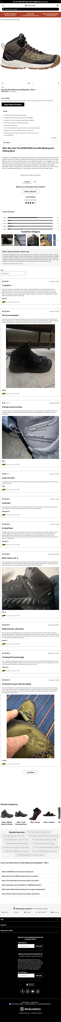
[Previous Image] (2, 83)
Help (2, 919)
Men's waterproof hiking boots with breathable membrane (44, 836)
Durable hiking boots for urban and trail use (17, 839)
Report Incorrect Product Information (30, 175)
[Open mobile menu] (3, 5)
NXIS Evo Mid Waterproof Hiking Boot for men (39, 832)
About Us (3, 925)
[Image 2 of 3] (30, 83)
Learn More (54, 137)
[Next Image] (58, 83)
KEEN (2, 87)
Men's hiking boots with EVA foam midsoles (18, 843)
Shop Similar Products (13, 104)
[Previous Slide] (1, 1)
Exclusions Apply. (22, 960)
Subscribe (39, 946)
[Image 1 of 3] (29, 83)
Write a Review (30, 191)
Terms (30, 968)
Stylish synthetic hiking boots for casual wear (17, 851)
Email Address (22, 942)
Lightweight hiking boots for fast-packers (14, 836)
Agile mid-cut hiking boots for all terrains (45, 843)
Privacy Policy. (36, 968)
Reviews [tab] (27, 181)
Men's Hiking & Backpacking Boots (10, 19)
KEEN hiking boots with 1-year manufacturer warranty (31, 855)
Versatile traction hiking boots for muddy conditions (17, 847)
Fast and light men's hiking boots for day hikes (47, 847)
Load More (30, 772)
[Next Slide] (60, 1)
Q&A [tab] (35, 182)
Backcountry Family (7, 930)
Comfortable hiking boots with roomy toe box (45, 839)
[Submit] (3, 9)
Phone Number (22, 972)
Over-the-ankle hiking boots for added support (45, 851)
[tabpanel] (30, 481)
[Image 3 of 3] (32, 83)
